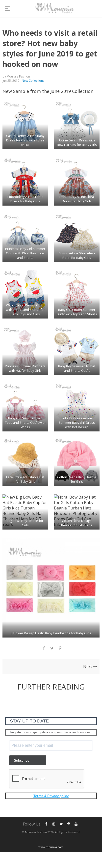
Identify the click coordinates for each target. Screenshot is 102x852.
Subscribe (21, 760)
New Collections (33, 81)
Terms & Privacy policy (51, 796)
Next (88, 666)
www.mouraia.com (51, 847)
